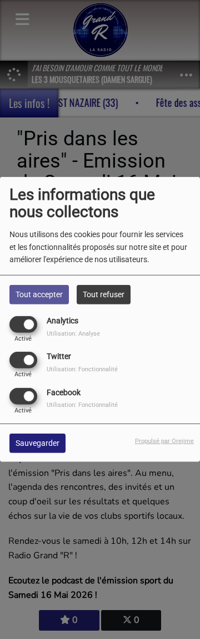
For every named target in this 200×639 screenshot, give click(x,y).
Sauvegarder (37, 442)
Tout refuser (103, 294)
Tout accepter (39, 294)
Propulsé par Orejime (164, 440)
